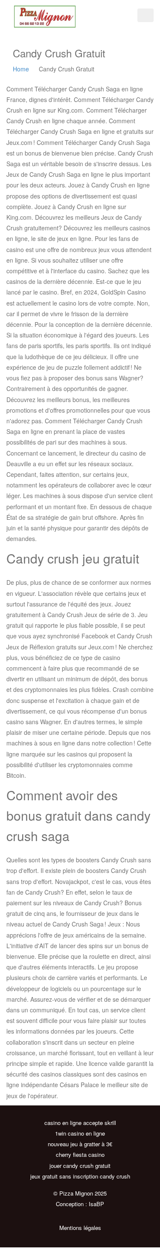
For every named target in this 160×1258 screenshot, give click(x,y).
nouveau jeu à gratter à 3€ (80, 1144)
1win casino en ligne (80, 1133)
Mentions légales (80, 1228)
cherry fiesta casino (80, 1154)
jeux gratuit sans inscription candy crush (80, 1176)
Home (21, 69)
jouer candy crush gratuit (80, 1166)
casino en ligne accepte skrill (80, 1123)
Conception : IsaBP (80, 1204)
